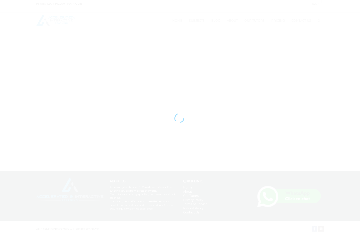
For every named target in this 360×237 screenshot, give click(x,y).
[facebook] (314, 229)
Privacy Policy (193, 200)
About (187, 191)
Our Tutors (191, 196)
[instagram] (321, 229)
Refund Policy (193, 208)
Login (315, 3)
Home (187, 187)
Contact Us (191, 212)
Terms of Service (195, 204)
